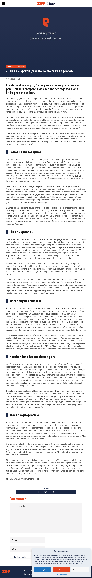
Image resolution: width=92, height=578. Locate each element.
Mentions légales (61, 574)
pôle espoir (14, 364)
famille (13, 79)
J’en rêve (52, 463)
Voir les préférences (80, 570)
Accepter (42, 570)
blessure (81, 349)
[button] (87, 551)
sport (18, 79)
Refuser (61, 570)
